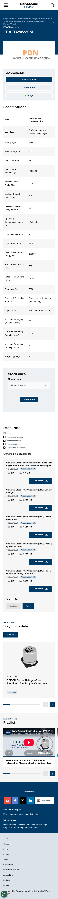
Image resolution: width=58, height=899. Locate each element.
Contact (6, 844)
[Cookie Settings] (4, 894)
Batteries (6, 885)
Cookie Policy (8, 865)
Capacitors (8, 18)
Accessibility (8, 875)
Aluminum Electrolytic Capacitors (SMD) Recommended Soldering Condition (28, 572)
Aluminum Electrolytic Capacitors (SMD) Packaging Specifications (29, 545)
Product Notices (13, 444)
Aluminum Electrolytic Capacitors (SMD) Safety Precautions (28, 518)
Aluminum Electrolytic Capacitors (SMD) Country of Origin (29, 491)
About (5, 839)
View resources (29, 79)
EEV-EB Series (10, 27)
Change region (15, 379)
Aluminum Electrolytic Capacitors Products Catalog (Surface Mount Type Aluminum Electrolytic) (29, 464)
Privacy (6, 854)
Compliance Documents (16, 448)
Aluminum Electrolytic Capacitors (33, 18)
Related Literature (14, 441)
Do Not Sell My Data (11, 870)
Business (6, 880)
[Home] (29, 5)
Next (28, 606)
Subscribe (47, 801)
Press (5, 849)
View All (10, 634)
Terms (5, 860)
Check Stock (29, 399)
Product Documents (15, 437)
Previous (13, 606)
